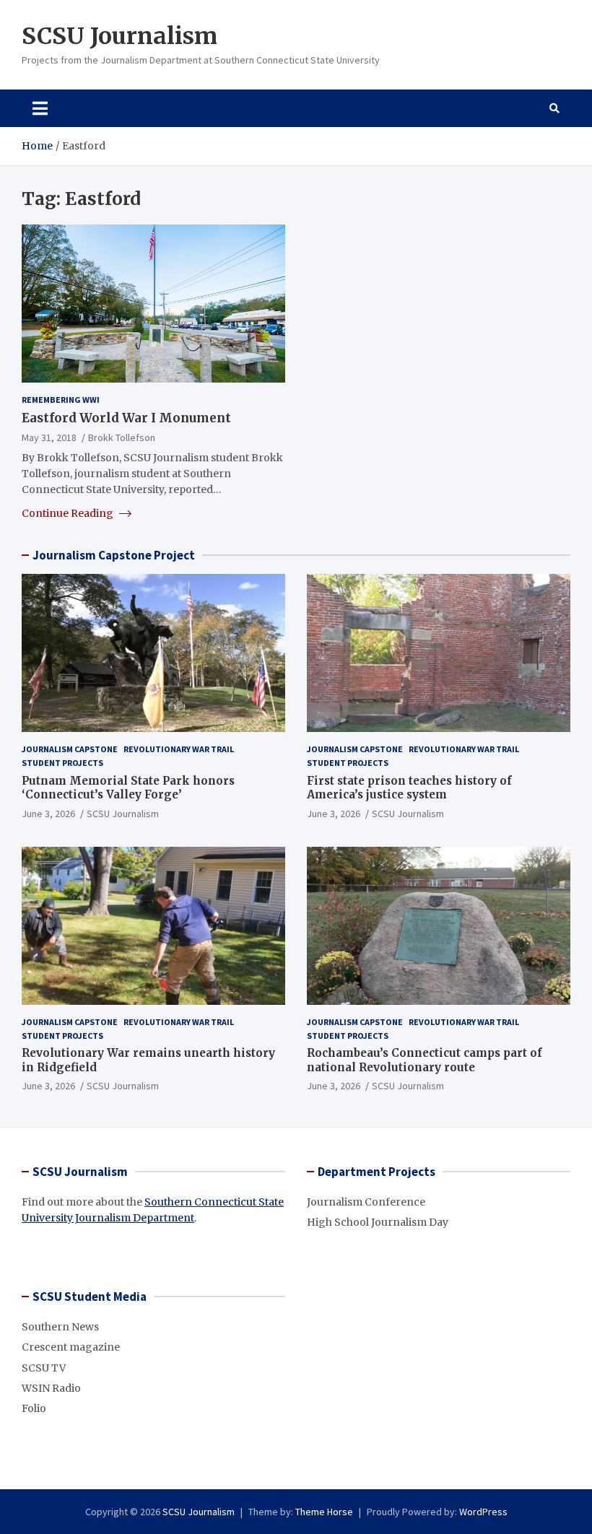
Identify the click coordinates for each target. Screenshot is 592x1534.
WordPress (483, 1511)
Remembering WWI (61, 399)
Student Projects (62, 762)
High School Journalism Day (377, 1222)
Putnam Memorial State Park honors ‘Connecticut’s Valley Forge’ (128, 788)
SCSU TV (44, 1367)
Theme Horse (324, 1511)
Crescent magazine (71, 1347)
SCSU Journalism (119, 36)
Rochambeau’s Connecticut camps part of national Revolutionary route (424, 1060)
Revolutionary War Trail (178, 749)
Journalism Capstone (70, 749)
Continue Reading (69, 513)
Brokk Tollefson (121, 437)
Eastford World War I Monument (126, 418)
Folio (34, 1408)
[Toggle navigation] (40, 108)
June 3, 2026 (48, 813)
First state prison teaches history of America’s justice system (409, 788)
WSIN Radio (51, 1388)
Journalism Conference (366, 1201)
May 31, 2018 (49, 437)
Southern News (60, 1326)
